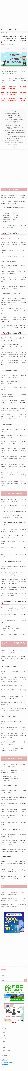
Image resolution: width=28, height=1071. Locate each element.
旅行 (4, 1044)
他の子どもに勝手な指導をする (14, 140)
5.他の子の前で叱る (11, 123)
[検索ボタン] (26, 29)
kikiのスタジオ (14, 29)
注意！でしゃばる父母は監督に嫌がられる (14, 136)
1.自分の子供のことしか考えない (14, 115)
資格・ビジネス (6, 1050)
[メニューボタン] (1, 29)
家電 (4, 1041)
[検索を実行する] (25, 980)
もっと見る (14, 147)
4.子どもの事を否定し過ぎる (13, 121)
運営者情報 (4, 1060)
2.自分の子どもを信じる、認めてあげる (16, 130)
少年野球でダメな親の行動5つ (11, 113)
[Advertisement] (14, 14)
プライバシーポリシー (7, 1062)
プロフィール (5, 1059)
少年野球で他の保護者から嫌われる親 (13, 142)
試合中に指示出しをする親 (13, 138)
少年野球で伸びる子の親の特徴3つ (12, 125)
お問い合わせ (5, 1064)
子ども (4, 44)
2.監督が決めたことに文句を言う (14, 117)
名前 (4, 1035)
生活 (4, 1047)
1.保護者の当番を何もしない (13, 144)
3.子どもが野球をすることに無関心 (15, 119)
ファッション (6, 1032)
